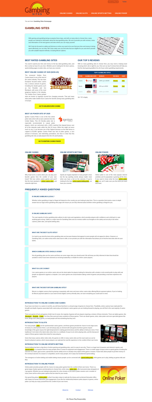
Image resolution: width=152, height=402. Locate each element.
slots (38, 325)
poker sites (73, 369)
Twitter (124, 1)
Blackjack (28, 316)
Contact (78, 390)
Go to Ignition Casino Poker (50, 141)
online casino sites (47, 181)
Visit (123, 80)
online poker (43, 377)
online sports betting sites (81, 181)
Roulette (35, 316)
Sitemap (90, 390)
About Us (65, 390)
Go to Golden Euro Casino (49, 106)
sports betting (29, 349)
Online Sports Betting (101, 13)
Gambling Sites (113, 1)
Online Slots (82, 13)
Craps (41, 316)
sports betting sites (87, 357)
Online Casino (66, 13)
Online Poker (121, 13)
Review (115, 80)
